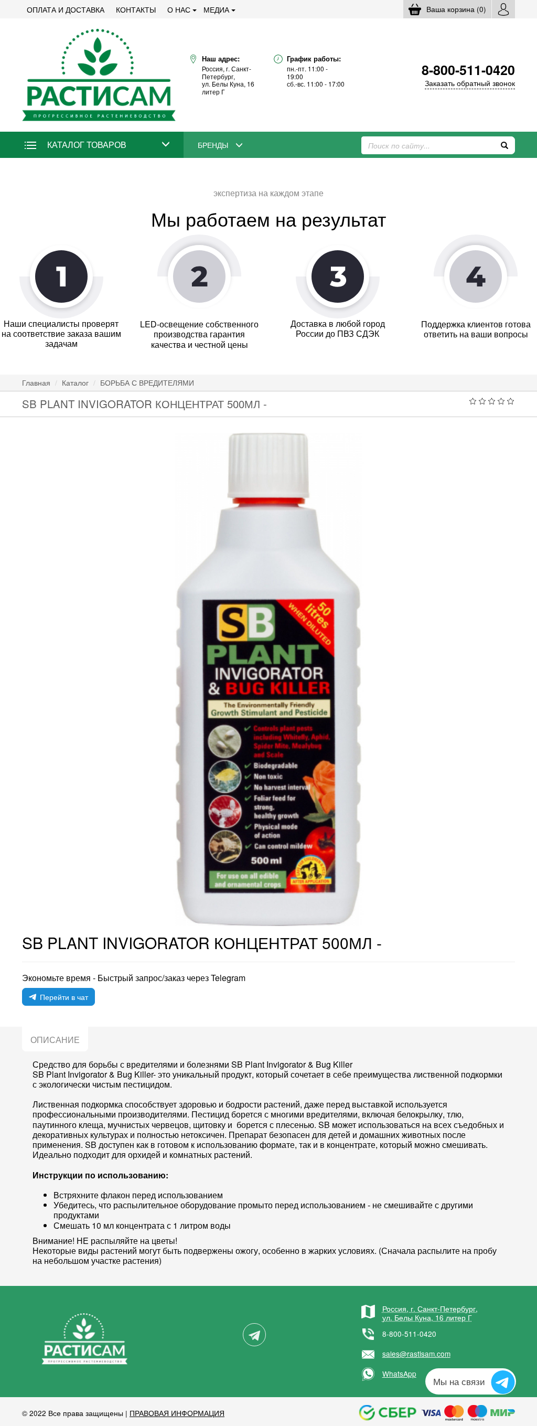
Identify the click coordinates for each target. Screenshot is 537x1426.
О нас (178, 9)
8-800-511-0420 (409, 1333)
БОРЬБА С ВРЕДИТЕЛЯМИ (147, 382)
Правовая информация (177, 1413)
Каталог (75, 382)
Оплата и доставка (65, 9)
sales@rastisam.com (416, 1353)
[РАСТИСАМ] (99, 74)
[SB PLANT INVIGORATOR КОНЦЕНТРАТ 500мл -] (268, 679)
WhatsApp (399, 1373)
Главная (36, 382)
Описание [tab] (55, 1040)
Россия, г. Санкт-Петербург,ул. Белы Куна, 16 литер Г (430, 1312)
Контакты (136, 9)
